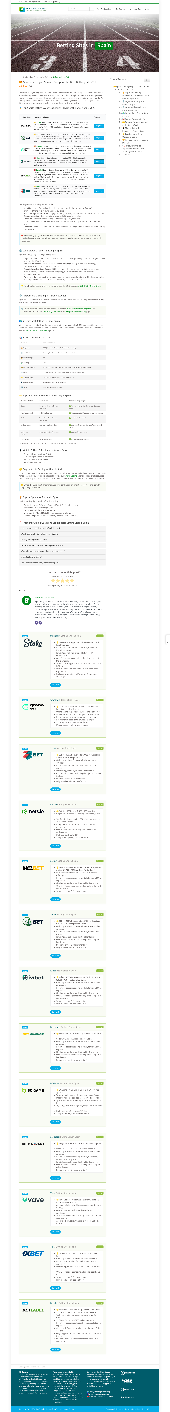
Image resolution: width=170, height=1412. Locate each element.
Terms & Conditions (132, 1409)
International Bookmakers (37, 330)
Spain (78, 636)
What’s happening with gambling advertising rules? (43, 551)
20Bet (38, 134)
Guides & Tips (135, 9)
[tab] (62, 528)
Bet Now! (55, 685)
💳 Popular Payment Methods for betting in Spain (135, 123)
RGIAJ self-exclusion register (79, 308)
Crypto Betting (70, 476)
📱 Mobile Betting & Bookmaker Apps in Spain (133, 129)
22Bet (38, 186)
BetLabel (39, 170)
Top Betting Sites (104, 9)
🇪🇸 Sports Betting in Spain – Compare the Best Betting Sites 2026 (131, 88)
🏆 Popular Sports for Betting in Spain (135, 141)
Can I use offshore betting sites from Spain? (40, 562)
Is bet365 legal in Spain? (31, 557)
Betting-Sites (35, 1367)
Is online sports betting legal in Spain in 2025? (40, 528)
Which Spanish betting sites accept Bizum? (39, 534)
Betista (38, 122)
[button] (168, 640)
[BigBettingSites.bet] (33, 9)
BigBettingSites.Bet (61, 77)
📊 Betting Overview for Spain (135, 119)
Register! (99, 126)
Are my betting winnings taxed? (34, 539)
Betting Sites (24, 1367)
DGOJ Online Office (92, 286)
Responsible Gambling (76, 311)
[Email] (36, 623)
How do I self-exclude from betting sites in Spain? (42, 545)
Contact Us (146, 1409)
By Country (121, 9)
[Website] (40, 623)
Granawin (39, 146)
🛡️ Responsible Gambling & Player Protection (134, 109)
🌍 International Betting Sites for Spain (135, 114)
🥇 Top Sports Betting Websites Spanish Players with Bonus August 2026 (135, 95)
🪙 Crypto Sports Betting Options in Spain (133, 135)
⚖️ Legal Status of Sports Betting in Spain (133, 103)
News (147, 9)
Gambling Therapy (52, 311)
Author (126, 154)
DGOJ (80, 286)
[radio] (53, 580)
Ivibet (38, 158)
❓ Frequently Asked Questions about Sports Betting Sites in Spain (133, 149)
